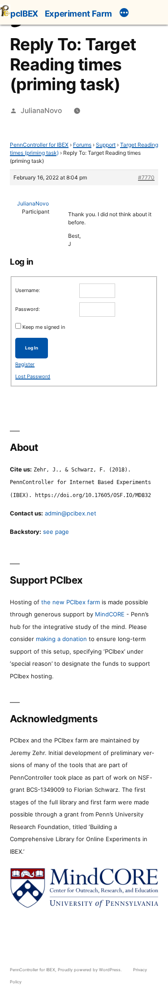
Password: (27, 309)
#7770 (146, 177)
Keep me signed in (43, 327)
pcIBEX (24, 13)
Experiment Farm (78, 13)
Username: (27, 290)
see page (56, 531)
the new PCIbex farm (70, 602)
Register (24, 364)
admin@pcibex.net (70, 513)
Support (106, 144)
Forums (82, 144)
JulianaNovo (41, 110)
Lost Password (32, 376)
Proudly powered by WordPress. (90, 969)
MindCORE (110, 614)
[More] (124, 14)
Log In (31, 347)
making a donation (61, 638)
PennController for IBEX (39, 144)
